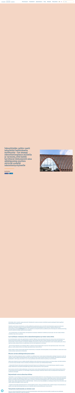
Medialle (49, 1)
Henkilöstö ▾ (32, 1)
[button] (6, 173)
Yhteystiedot (55, 1)
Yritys (45, 1)
